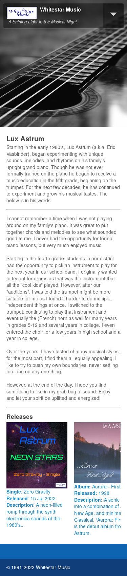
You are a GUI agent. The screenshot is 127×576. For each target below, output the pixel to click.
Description (19, 504)
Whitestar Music (60, 10)
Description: (89, 499)
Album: (83, 486)
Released (17, 498)
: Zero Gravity (35, 491)
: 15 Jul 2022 (42, 498)
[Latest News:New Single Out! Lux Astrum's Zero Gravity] (36, 455)
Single (13, 491)
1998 (104, 492)
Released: (86, 492)
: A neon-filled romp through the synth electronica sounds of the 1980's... (34, 514)
